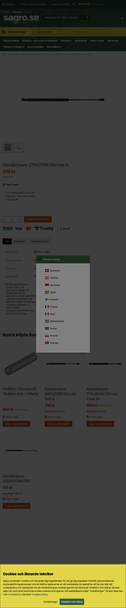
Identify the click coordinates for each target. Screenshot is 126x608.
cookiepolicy (15, 594)
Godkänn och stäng (71, 601)
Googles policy (40, 594)
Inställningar (50, 601)
